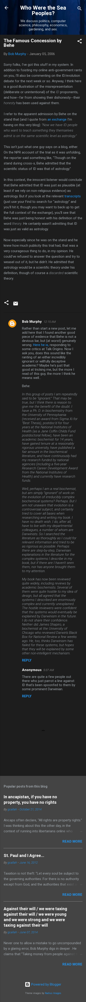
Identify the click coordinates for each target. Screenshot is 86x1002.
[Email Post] (15, 305)
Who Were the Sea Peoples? (43, 10)
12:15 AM (50, 321)
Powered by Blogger (45, 984)
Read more (72, 841)
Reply (26, 660)
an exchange (57, 119)
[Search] (79, 9)
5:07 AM (48, 670)
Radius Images (53, 993)
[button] (79, 41)
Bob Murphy (32, 322)
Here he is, (41, 345)
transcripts (72, 196)
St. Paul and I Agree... (24, 855)
